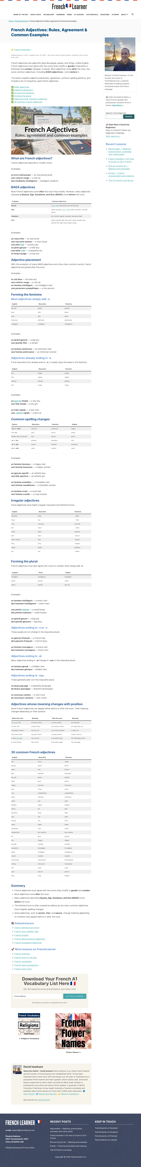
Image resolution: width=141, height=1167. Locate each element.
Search (128, 117)
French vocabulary (23, 961)
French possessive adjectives (28, 943)
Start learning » (113, 136)
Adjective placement (23, 90)
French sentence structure (26, 927)
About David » (29, 1094)
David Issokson (43, 1100)
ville (23, 250)
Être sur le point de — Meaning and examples (119, 167)
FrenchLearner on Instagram (106, 1132)
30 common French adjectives (28, 102)
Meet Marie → (118, 105)
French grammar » (22, 49)
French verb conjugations (26, 965)
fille (22, 244)
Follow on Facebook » (70, 1094)
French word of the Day (25, 957)
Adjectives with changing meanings (30, 99)
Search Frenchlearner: (116, 113)
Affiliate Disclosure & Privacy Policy (20, 1148)
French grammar (22, 954)
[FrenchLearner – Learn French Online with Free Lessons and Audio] (70, 6)
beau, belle (55, 205)
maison (25, 609)
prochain (19, 738)
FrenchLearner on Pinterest (106, 1136)
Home (11, 21)
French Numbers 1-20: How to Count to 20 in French (121, 160)
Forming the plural (22, 96)
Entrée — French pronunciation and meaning (121, 174)
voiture (19, 413)
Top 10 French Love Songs (120, 180)
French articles (21, 935)
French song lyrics (23, 969)
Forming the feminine (24, 93)
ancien (15, 722)
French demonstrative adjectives (29, 939)
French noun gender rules (26, 931)
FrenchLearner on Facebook (106, 1128)
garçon (17, 401)
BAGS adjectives (21, 87)
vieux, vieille (65, 209)
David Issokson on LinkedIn (106, 1140)
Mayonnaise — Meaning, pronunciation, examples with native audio (119, 151)
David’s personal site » (48, 1094)
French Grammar (21, 21)
